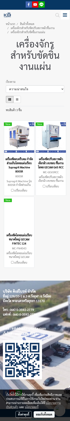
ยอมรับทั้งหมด (44, 414)
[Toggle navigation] (65, 15)
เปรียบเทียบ (20, 190)
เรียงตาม (11, 81)
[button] (56, 15)
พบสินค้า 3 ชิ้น (14, 110)
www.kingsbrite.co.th (30, 333)
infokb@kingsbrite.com (29, 328)
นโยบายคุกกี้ (31, 407)
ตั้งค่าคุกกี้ (23, 414)
